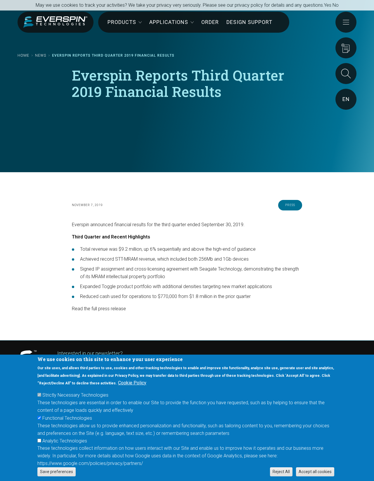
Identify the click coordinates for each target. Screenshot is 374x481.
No (336, 5)
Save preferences (56, 471)
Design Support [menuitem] (249, 22)
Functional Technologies (67, 418)
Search (345, 73)
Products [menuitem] (122, 22)
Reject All (281, 471)
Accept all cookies (315, 471)
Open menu (345, 22)
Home (23, 55)
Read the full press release (99, 308)
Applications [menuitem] (168, 22)
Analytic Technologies (64, 440)
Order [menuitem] (210, 22)
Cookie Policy (132, 383)
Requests (345, 47)
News (40, 55)
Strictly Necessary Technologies (75, 395)
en (346, 99)
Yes (327, 5)
